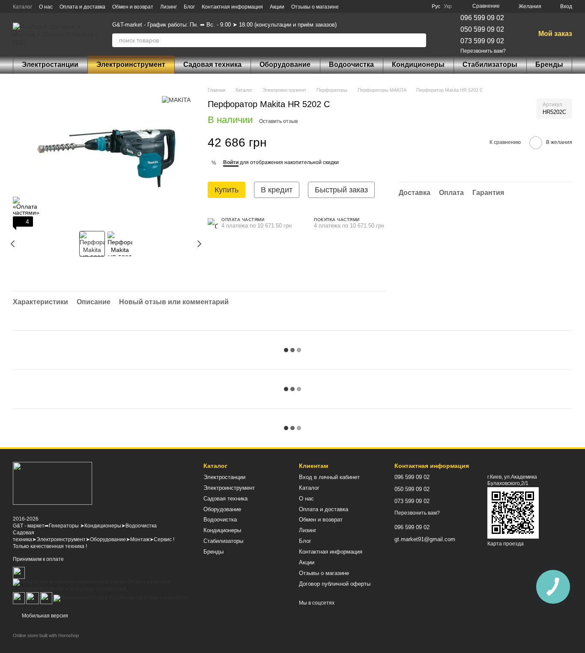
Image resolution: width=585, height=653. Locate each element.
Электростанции (50, 64)
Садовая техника (212, 64)
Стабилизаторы (490, 64)
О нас (46, 7)
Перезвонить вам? (483, 51)
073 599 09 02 (482, 41)
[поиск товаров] (419, 40)
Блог (189, 7)
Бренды (549, 64)
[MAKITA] (176, 99)
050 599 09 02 (482, 29)
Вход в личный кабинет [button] (329, 477)
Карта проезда (505, 544)
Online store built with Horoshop (46, 635)
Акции (277, 7)
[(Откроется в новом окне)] (32, 598)
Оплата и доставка (82, 7)
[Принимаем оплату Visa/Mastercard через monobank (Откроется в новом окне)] (121, 598)
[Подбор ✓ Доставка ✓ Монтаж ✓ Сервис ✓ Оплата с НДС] (52, 483)
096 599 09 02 (482, 17)
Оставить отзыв (278, 121)
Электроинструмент (130, 64)
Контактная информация (232, 7)
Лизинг (168, 7)
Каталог (22, 7)
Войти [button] (231, 162)
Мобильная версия (44, 616)
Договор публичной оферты (334, 584)
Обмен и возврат (132, 7)
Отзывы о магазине (315, 7)
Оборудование (285, 64)
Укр (448, 6)
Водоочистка (351, 64)
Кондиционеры (418, 64)
